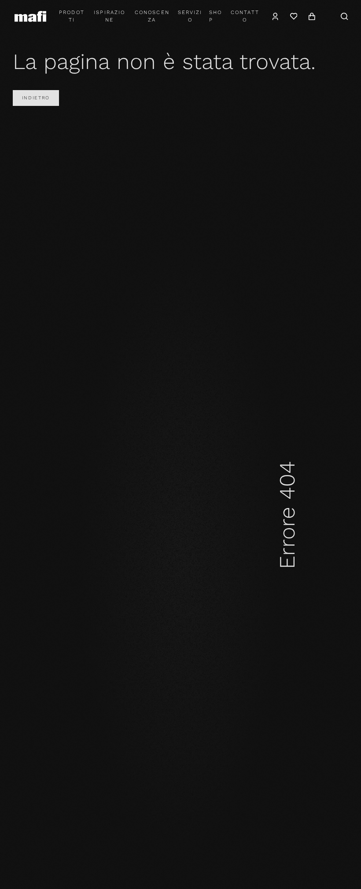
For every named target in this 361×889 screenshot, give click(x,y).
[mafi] (30, 16)
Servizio (190, 16)
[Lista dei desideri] (293, 16)
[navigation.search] (344, 16)
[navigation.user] (275, 16)
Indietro (36, 98)
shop (215, 16)
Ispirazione (109, 16)
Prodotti (71, 16)
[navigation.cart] (312, 16)
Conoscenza (152, 16)
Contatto (245, 16)
